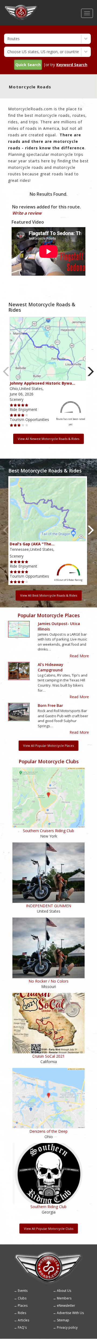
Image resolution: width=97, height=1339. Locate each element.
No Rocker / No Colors (48, 981)
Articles (23, 1320)
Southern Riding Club (48, 1206)
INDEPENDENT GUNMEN (48, 905)
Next (90, 371)
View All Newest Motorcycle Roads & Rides (48, 439)
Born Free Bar (50, 705)
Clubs (22, 1298)
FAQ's (22, 1327)
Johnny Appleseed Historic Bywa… (42, 383)
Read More (79, 655)
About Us (64, 1290)
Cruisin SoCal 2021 (48, 1056)
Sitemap (63, 1320)
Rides (22, 1313)
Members (64, 1298)
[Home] (21, 7)
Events (22, 1290)
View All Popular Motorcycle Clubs (48, 1229)
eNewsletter (66, 1305)
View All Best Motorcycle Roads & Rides (48, 595)
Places (22, 1305)
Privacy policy (67, 1327)
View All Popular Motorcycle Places (48, 745)
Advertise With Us (70, 1313)
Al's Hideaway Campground (50, 667)
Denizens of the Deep (48, 1131)
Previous (6, 371)
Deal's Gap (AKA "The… (32, 543)
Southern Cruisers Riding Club (48, 830)
